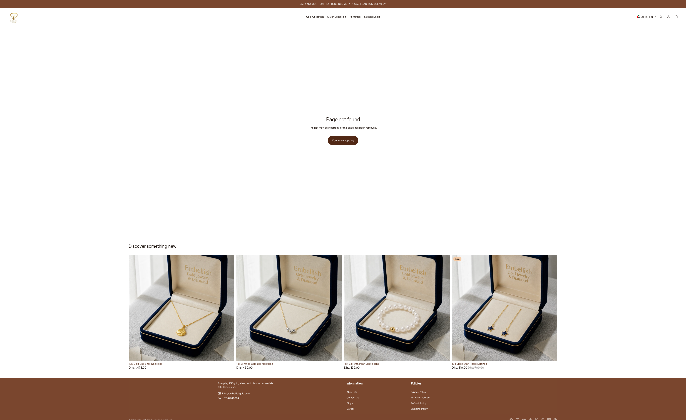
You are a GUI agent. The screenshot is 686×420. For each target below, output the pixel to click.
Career (350, 408)
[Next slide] (228, 308)
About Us (352, 392)
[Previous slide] (134, 308)
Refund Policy (418, 403)
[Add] (228, 355)
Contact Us (353, 397)
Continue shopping (343, 140)
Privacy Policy (418, 392)
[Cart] (676, 17)
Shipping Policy (419, 408)
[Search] (661, 17)
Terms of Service (420, 397)
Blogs (350, 403)
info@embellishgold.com (236, 393)
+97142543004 (230, 398)
